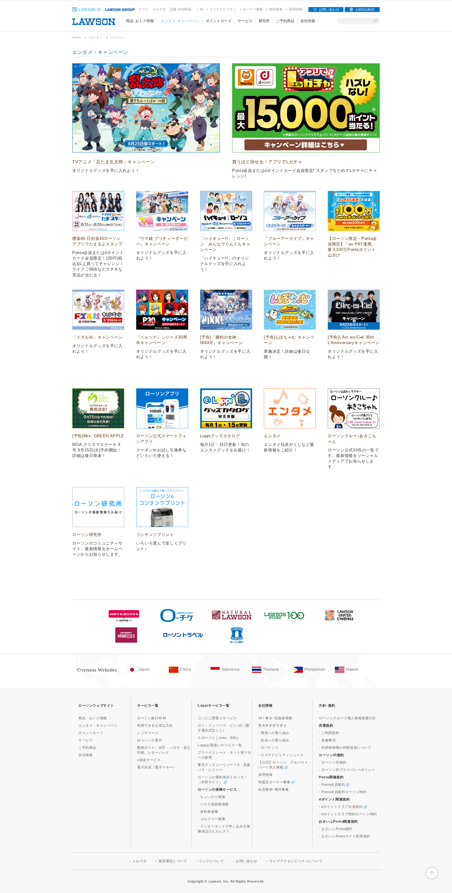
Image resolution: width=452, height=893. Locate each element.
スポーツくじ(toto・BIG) (218, 738)
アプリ (143, 9)
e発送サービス (149, 760)
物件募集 (276, 9)
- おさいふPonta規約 (335, 829)
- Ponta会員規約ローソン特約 (343, 792)
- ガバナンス (268, 747)
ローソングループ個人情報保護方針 (347, 718)
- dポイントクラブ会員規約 (341, 806)
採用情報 (295, 9)
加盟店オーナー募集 (274, 782)
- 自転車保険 (208, 811)
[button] (432, 878)
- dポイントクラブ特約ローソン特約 (348, 814)
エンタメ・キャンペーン (98, 725)
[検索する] (376, 21)
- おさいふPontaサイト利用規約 (344, 836)
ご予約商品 (87, 747)
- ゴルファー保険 (211, 819)
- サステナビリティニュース (280, 755)
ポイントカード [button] (219, 21)
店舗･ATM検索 (180, 9)
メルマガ (159, 9)
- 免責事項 (327, 740)
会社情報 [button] (307, 21)
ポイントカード (90, 733)
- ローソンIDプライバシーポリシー (347, 770)
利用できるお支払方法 (155, 725)
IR (201, 9)
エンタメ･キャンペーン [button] (180, 21)
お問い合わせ (329, 9)
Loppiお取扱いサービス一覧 (220, 745)
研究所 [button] (264, 21)
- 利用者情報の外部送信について (345, 747)
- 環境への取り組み (273, 733)
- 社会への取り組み (273, 740)
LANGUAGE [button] (365, 9)
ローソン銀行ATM (151, 718)
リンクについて (211, 861)
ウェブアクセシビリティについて (296, 861)
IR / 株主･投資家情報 (275, 718)
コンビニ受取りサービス (217, 718)
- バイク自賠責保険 (213, 804)
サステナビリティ (222, 9)
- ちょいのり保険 (211, 797)
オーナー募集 (253, 9)
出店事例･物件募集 (273, 789)
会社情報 (85, 755)
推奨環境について (173, 861)
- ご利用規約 (329, 733)
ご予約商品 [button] (285, 21)
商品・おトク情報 (92, 718)
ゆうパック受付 (149, 740)
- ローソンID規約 (333, 762)
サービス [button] (245, 21)
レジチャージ (148, 733)
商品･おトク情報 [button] (140, 21)
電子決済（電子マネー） (156, 767)
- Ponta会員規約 (332, 784)
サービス (85, 740)
